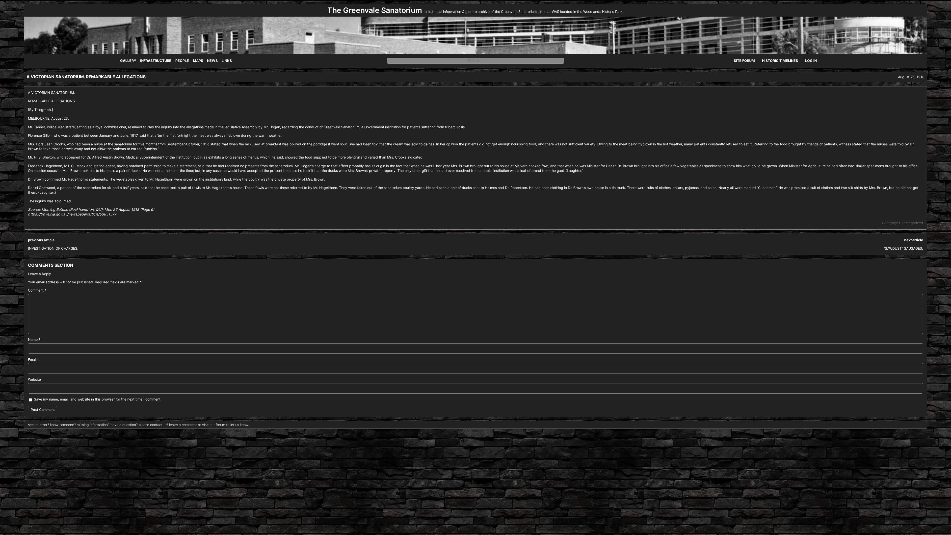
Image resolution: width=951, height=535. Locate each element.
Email (33, 359)
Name (34, 339)
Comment (37, 290)
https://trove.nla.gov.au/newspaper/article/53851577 (72, 214)
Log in (811, 60)
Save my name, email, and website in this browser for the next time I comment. (97, 399)
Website (34, 379)
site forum (744, 60)
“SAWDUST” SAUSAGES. (903, 248)
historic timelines (780, 60)
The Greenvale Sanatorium (374, 10)
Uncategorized (911, 223)
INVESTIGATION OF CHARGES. (53, 248)
